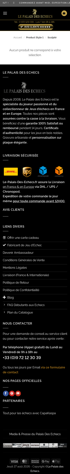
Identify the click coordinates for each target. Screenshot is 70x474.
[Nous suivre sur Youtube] (18, 393)
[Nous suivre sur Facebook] (6, 393)
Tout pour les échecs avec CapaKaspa (29, 413)
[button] (5, 13)
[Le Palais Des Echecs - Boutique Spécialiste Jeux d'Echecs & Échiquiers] (35, 13)
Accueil (17, 37)
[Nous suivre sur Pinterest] (12, 393)
